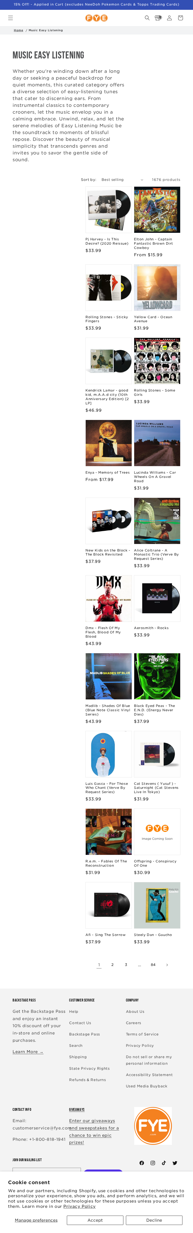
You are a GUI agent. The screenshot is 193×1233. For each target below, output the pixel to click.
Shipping (78, 1057)
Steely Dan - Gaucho (153, 935)
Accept (95, 1220)
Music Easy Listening (46, 30)
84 (153, 965)
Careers (133, 1023)
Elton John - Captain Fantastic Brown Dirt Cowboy (153, 243)
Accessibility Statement (149, 1075)
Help (73, 1012)
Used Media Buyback (146, 1086)
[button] (10, 17)
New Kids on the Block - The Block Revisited (107, 552)
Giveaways (76, 1109)
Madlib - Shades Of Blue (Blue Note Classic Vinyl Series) (107, 710)
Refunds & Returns (87, 1080)
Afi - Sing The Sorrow (105, 935)
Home (18, 30)
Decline (154, 1220)
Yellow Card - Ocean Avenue (153, 319)
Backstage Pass (84, 1034)
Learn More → (28, 1051)
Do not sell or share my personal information (149, 1060)
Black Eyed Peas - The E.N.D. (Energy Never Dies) (154, 710)
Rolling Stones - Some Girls (154, 392)
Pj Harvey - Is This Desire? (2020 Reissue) (106, 241)
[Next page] (166, 964)
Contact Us (80, 1023)
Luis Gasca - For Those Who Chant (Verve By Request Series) (106, 788)
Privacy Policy (79, 1206)
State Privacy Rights (89, 1068)
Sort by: (88, 180)
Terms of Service (142, 1034)
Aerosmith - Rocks (151, 628)
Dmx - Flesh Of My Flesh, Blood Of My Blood (103, 632)
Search (76, 1046)
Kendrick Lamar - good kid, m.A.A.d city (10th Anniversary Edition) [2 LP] (107, 396)
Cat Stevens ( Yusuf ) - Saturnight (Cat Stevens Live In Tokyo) (156, 788)
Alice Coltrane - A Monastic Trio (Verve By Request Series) (156, 554)
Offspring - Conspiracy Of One (155, 863)
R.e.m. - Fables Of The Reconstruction (106, 863)
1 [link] (99, 964)
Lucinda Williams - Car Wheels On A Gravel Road (155, 477)
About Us (135, 1012)
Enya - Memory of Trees (107, 472)
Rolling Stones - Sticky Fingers (106, 319)
